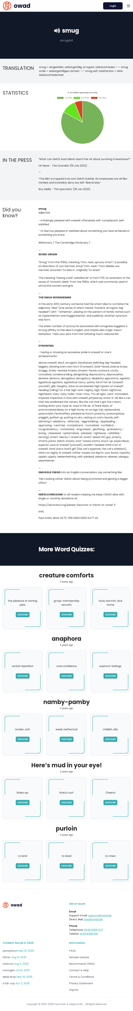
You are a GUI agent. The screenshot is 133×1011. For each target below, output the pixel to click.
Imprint (74, 990)
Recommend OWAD (82, 964)
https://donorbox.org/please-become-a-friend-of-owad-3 (76, 505)
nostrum (8, 964)
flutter (7, 957)
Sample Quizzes (79, 957)
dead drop (9, 977)
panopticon (10, 951)
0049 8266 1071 (93, 930)
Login (113, 6)
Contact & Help (79, 970)
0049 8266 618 (89, 934)
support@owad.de (100, 915)
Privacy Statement (81, 983)
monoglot (9, 970)
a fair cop (9, 983)
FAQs (72, 951)
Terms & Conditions (81, 977)
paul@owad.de (93, 919)
